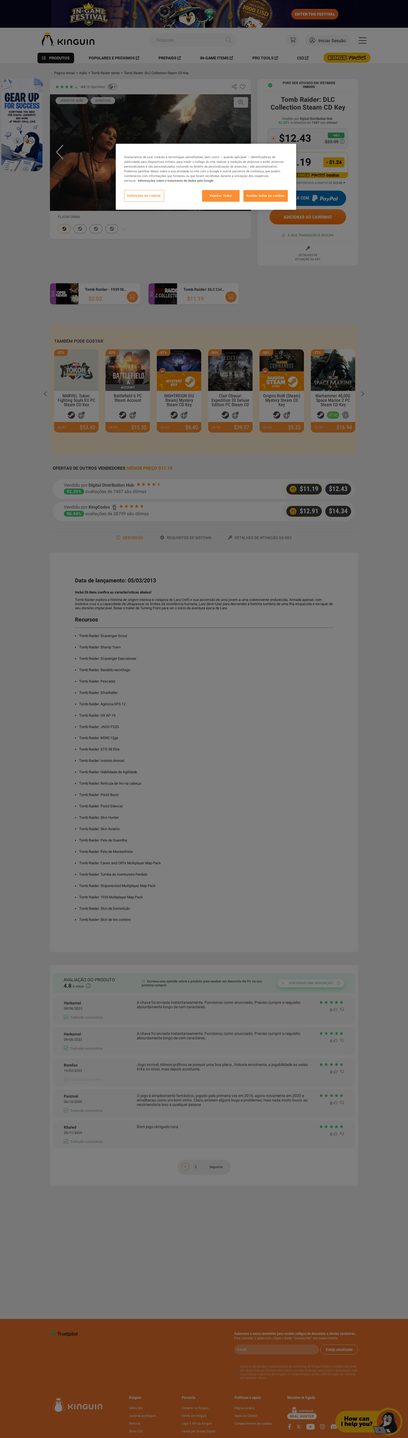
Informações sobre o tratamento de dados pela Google (175, 181)
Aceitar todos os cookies (265, 196)
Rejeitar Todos (221, 196)
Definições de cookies (144, 196)
